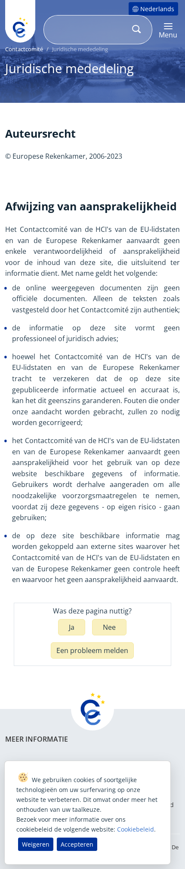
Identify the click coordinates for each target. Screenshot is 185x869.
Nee (109, 627)
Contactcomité (24, 49)
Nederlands (157, 9)
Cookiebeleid (135, 829)
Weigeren (35, 844)
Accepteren (77, 844)
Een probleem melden (92, 650)
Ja (71, 627)
